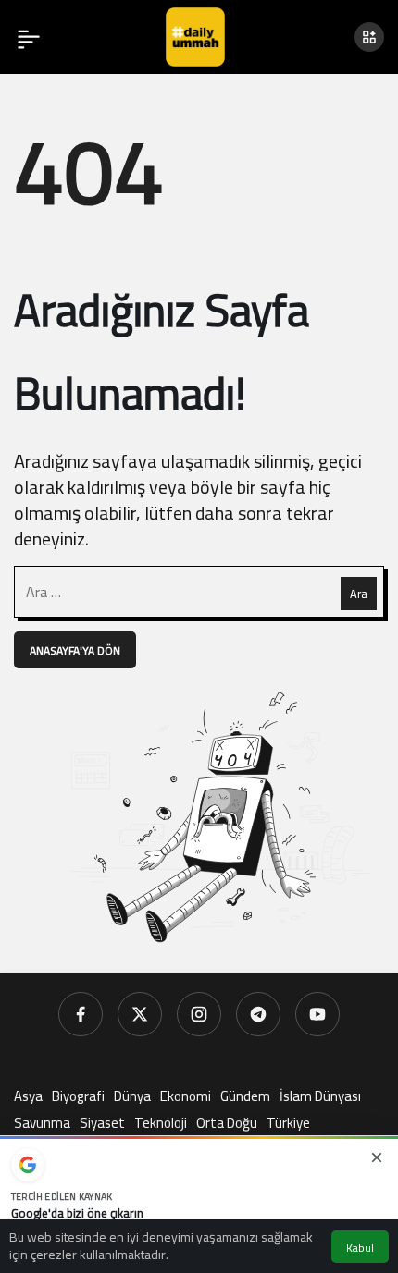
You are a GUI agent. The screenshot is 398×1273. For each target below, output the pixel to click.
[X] (140, 1014)
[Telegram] (258, 1014)
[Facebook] (80, 1014)
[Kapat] (377, 1157)
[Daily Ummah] (195, 35)
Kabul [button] (360, 1247)
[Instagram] (199, 1014)
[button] (369, 37)
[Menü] (29, 37)
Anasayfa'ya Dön (75, 650)
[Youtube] (317, 1014)
